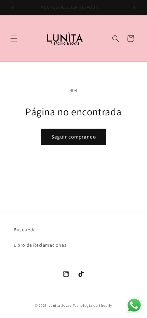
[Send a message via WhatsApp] (134, 305)
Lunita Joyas (60, 305)
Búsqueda (25, 230)
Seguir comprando (73, 136)
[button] (13, 38)
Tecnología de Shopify (92, 305)
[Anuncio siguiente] (134, 7)
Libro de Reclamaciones (40, 245)
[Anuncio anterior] (12, 7)
